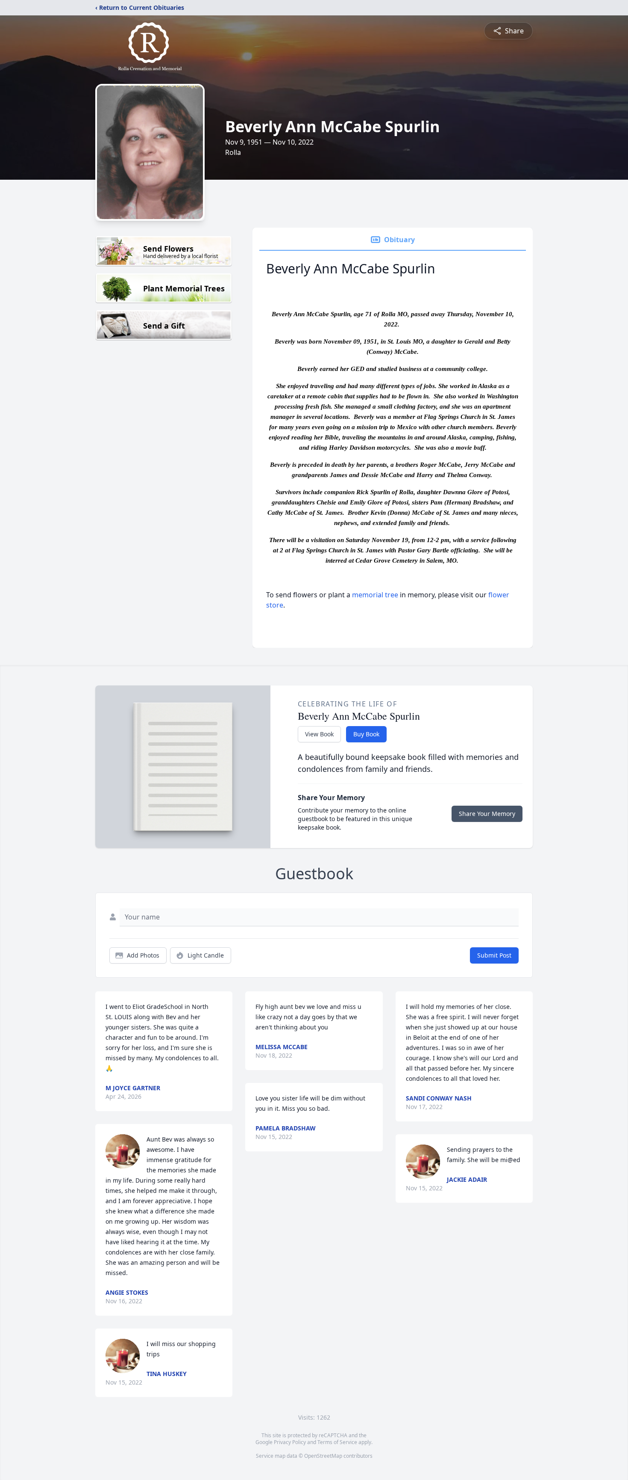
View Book (319, 734)
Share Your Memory (487, 814)
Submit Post (494, 955)
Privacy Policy (290, 1442)
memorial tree (375, 594)
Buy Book (366, 734)
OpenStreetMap (323, 1455)
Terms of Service (337, 1442)
